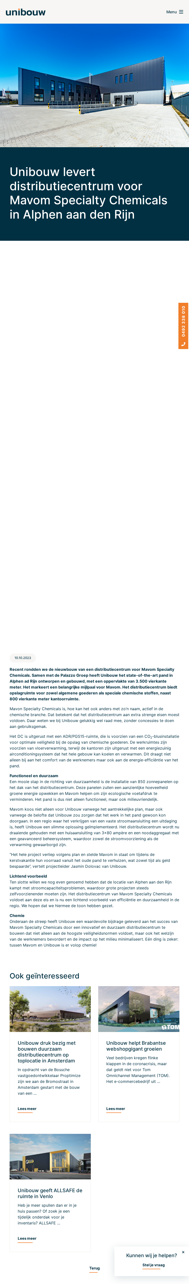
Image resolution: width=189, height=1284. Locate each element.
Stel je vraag (153, 1265)
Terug (94, 1268)
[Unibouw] (26, 12)
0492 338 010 (183, 322)
